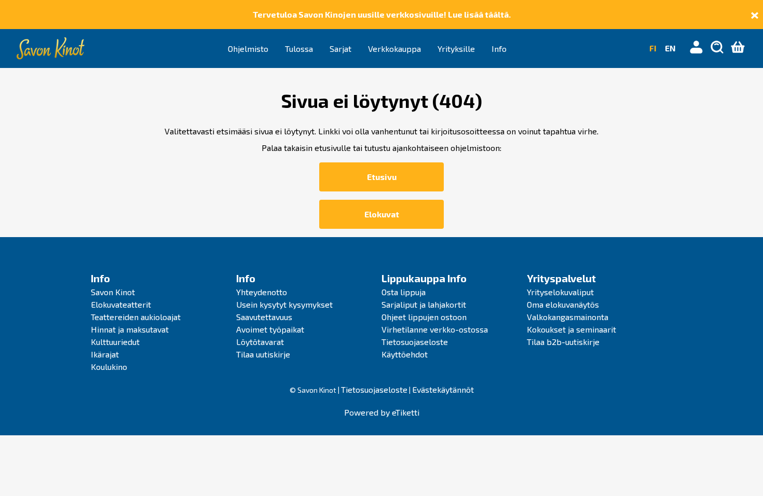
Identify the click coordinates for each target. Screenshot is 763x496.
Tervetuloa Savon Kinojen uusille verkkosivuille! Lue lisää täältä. (382, 14)
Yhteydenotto (261, 292)
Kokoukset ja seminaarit (571, 329)
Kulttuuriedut (115, 342)
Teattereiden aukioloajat (136, 317)
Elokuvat (381, 214)
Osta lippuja (404, 292)
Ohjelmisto (248, 48)
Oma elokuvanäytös (563, 304)
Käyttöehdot (405, 354)
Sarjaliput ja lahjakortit (424, 304)
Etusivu (382, 177)
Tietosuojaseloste (415, 342)
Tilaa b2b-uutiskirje (563, 342)
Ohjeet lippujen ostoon (424, 317)
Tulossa (299, 48)
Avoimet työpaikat (270, 329)
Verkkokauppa (394, 48)
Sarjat (340, 48)
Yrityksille (456, 48)
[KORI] (738, 48)
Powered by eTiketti (381, 412)
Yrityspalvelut (561, 278)
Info (499, 48)
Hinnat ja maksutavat (130, 329)
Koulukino (109, 366)
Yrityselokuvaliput (560, 292)
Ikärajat (105, 354)
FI (653, 48)
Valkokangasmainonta (567, 317)
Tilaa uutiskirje (263, 354)
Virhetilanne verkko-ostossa (435, 329)
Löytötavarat (260, 342)
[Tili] (696, 48)
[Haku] (717, 48)
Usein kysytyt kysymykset (284, 304)
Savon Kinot (113, 292)
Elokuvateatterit (121, 304)
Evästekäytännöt (443, 389)
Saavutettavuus (264, 317)
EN (670, 48)
